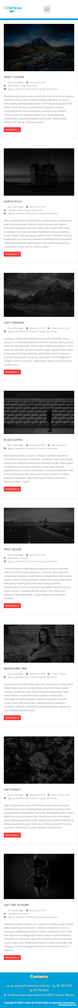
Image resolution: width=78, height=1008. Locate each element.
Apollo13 (20, 89)
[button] (47, 9)
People (27, 210)
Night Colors (14, 77)
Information (31, 89)
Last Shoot (12, 789)
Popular (42, 89)
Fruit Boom (12, 549)
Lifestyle (12, 210)
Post (23, 85)
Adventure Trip (15, 668)
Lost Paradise (14, 322)
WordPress (31, 85)
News (10, 85)
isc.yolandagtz (17, 82)
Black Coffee (13, 439)
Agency (11, 89)
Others (17, 85)
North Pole (13, 201)
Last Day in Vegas (16, 905)
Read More (11, 129)
